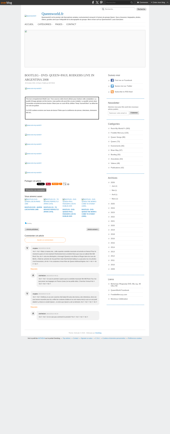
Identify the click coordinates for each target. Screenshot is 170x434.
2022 (113, 217)
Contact (71, 24)
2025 (113, 204)
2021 (113, 221)
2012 (113, 256)
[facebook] (93, 2)
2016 (113, 239)
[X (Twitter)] (97, 2)
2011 (113, 260)
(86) (118, 137)
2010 (113, 265)
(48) (115, 163)
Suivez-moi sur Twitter (123, 86)
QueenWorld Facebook (120, 290)
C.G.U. (97, 338)
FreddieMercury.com (119, 295)
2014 (113, 247)
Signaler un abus (87, 338)
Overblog (98, 333)
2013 (113, 252)
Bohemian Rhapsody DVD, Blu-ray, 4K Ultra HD (126, 285)
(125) (120, 133)
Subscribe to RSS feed (124, 92)
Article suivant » (93, 229)
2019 (113, 230)
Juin (113, 186)
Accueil (29, 24)
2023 (113, 212)
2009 (113, 269)
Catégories (44, 24)
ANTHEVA (41, 338)
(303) (120, 128)
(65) (117, 146)
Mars (114, 199)
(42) (117, 168)
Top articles (66, 338)
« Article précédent (32, 229)
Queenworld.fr (52, 14)
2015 (113, 243)
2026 (113, 182)
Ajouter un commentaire (45, 240)
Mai (113, 190)
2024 (113, 208)
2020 (113, 225)
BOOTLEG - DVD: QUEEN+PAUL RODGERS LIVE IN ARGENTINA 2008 (59, 77)
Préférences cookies (135, 338)
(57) (116, 150)
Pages (58, 24)
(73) (115, 141)
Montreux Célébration (119, 299)
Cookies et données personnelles (114, 338)
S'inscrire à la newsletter (35, 190)
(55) (115, 155)
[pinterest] (101, 2)
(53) (117, 159)
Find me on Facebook (123, 80)
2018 (113, 234)
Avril (113, 194)
